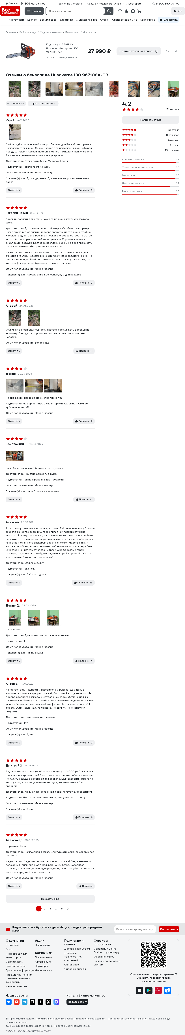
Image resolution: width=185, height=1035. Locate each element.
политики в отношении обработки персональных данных (70, 1018)
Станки (104, 19)
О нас (9, 949)
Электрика (66, 19)
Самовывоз (71, 964)
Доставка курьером (77, 948)
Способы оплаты (75, 969)
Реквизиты (12, 945)
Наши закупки (43, 970)
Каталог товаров (16, 986)
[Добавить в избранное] (168, 51)
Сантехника (147, 19)
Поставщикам (43, 957)
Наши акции (42, 945)
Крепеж (32, 19)
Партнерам (42, 966)
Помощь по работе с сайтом (107, 962)
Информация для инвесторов (16, 955)
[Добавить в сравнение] (176, 51)
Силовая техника (86, 19)
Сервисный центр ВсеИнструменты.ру (106, 950)
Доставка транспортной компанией (73, 956)
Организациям (44, 961)
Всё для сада (48, 19)
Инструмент (16, 19)
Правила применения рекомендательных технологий (19, 978)
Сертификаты (14, 961)
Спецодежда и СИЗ (124, 19)
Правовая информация (20, 970)
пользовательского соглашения (127, 1018)
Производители (15, 966)
